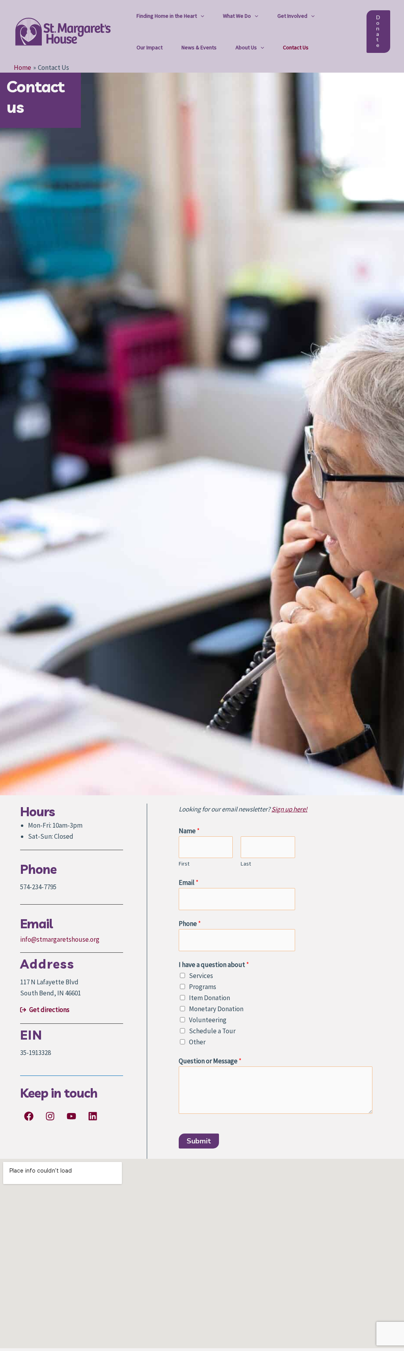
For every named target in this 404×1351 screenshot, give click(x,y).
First (184, 863)
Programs (202, 986)
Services (201, 975)
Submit (199, 1141)
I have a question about (214, 964)
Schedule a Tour (212, 1031)
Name (189, 830)
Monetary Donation (216, 1008)
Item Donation (209, 997)
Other (197, 1042)
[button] (200, 16)
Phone (190, 923)
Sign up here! (289, 809)
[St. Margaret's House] (63, 30)
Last (246, 863)
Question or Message (210, 1061)
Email (188, 882)
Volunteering (207, 1020)
